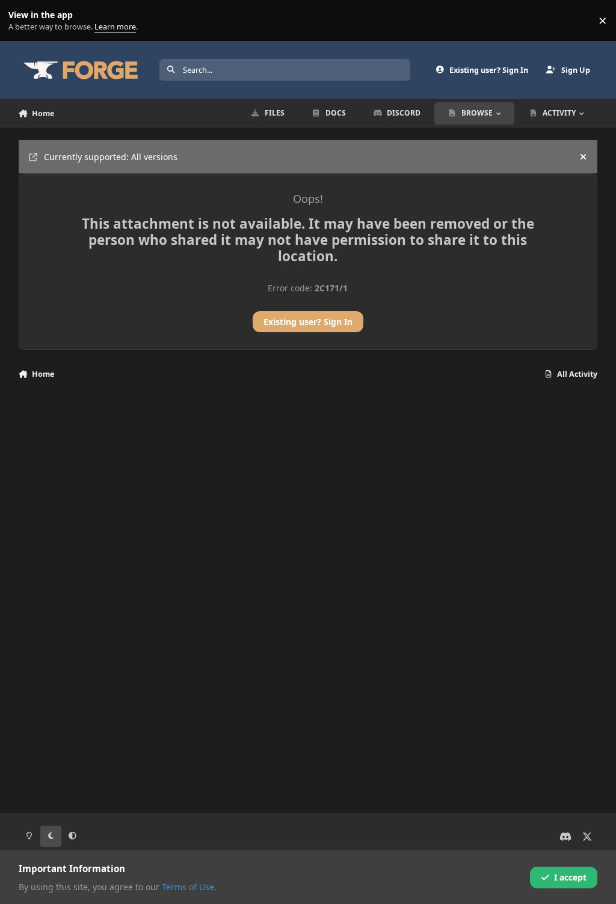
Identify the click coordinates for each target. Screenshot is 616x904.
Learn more (23, 20)
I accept (570, 877)
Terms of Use (188, 887)
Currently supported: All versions (110, 157)
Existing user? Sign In (308, 321)
